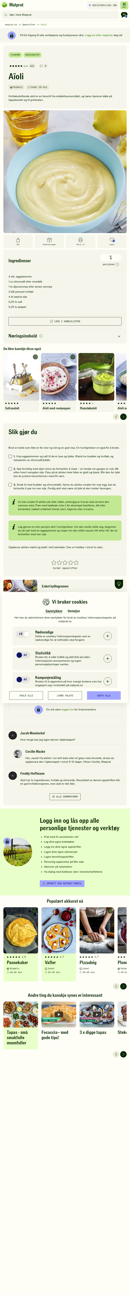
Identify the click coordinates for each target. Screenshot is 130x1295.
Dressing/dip (32, 54)
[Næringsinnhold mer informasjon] (41, 336)
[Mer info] (117, 264)
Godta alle (104, 695)
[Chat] (124, 15)
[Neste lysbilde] (123, 417)
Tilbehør (15, 54)
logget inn (67, 709)
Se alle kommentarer (65, 796)
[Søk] (6, 15)
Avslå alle (26, 695)
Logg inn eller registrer (99, 35)
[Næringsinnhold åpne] (65, 336)
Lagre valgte (65, 695)
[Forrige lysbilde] (116, 417)
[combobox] (60, 15)
